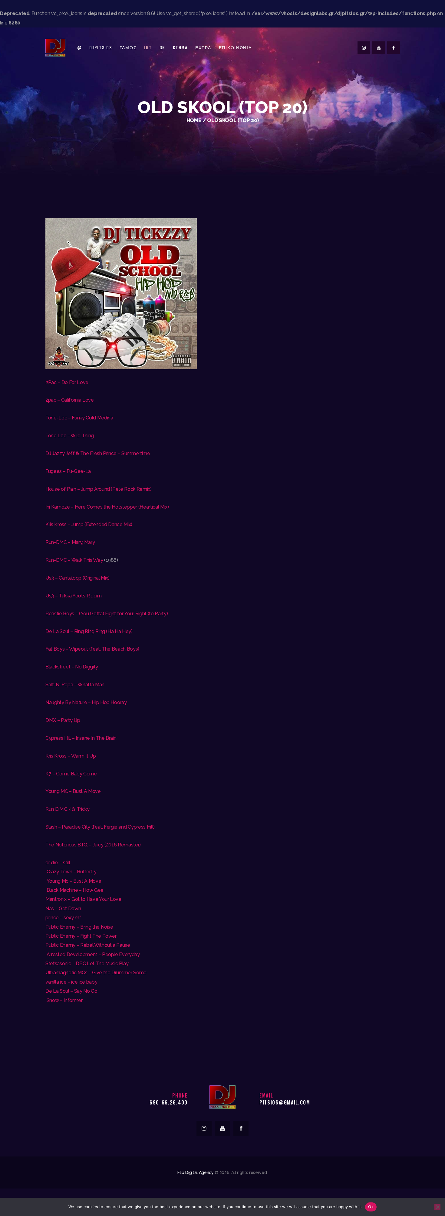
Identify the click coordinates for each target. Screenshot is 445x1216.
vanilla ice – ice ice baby (71, 982)
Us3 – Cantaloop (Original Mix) (77, 578)
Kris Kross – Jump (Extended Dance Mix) (88, 524)
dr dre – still (57, 862)
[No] (437, 1207)
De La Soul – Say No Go (71, 991)
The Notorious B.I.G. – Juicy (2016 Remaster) (93, 845)
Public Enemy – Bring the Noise (79, 927)
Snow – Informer (64, 1000)
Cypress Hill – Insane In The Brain (80, 738)
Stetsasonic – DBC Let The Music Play (87, 963)
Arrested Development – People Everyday (92, 954)
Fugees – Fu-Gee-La (68, 471)
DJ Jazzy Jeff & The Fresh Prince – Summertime (97, 453)
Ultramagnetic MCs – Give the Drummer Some (96, 972)
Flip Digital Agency (195, 1172)
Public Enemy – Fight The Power (81, 936)
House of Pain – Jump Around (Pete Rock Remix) (98, 489)
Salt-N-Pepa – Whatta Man (74, 684)
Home (193, 120)
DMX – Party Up (62, 720)
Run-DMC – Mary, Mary (70, 542)
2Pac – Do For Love (66, 382)
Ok (371, 1206)
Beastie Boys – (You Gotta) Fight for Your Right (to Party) (106, 613)
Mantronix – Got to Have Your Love (83, 899)
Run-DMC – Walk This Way (74, 560)
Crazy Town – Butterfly (70, 872)
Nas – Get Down (63, 908)
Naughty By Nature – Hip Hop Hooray (86, 702)
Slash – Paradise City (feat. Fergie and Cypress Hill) (100, 827)
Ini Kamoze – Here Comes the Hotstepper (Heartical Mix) (107, 507)
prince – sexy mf (63, 917)
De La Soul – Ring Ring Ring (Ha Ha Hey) (89, 631)
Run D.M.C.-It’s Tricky (67, 809)
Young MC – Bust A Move (73, 791)
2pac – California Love (69, 400)
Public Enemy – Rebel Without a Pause (87, 945)
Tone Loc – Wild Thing (69, 435)
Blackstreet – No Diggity (71, 667)
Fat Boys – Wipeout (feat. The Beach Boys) (92, 649)
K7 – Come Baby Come (71, 774)
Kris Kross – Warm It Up (70, 756)
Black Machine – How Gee (74, 890)
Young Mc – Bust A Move (73, 881)
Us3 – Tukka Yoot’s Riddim (73, 596)
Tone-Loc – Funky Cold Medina (79, 418)
